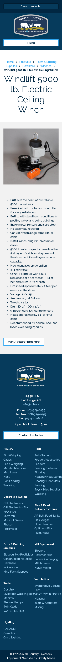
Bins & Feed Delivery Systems (45, 507)
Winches (45, 66)
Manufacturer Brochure (24, 341)
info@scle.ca (31, 404)
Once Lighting (12, 637)
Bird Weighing (12, 455)
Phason (8, 524)
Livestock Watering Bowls (20, 593)
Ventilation (41, 579)
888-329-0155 (37, 414)
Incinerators (10, 567)
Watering (9, 485)
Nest (6, 476)
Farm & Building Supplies (13, 546)
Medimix (8, 598)
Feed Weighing (13, 464)
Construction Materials (17, 558)
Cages (7, 459)
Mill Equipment (44, 544)
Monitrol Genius (13, 520)
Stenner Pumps (13, 602)
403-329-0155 (36, 410)
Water (7, 583)
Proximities (10, 528)
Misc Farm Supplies (15, 571)
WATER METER (13, 611)
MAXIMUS (10, 511)
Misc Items (10, 472)
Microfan (9, 516)
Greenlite (9, 633)
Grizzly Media (46, 658)
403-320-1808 (33, 418)
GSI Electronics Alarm (17, 507)
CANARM (9, 629)
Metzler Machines (14, 468)
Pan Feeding (11, 481)
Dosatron (9, 589)
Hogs (37, 448)
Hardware (28, 66)
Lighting (8, 622)
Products (25, 61)
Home (10, 61)
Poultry (8, 448)
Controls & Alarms (15, 496)
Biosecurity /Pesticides (18, 554)
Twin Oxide (10, 606)
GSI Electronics (13, 503)
